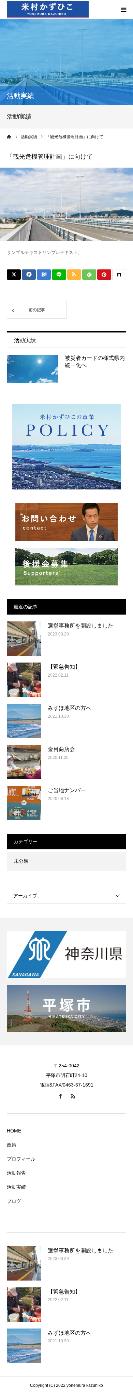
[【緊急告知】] (24, 680)
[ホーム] (9, 137)
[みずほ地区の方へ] (24, 721)
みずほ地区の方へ (69, 708)
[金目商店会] (24, 762)
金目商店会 (61, 749)
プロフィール (21, 1159)
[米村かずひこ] (48, 10)
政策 (11, 1145)
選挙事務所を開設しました (80, 626)
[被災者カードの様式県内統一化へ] (32, 369)
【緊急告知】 (64, 667)
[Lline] (59, 274)
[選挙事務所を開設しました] (24, 638)
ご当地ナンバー (67, 790)
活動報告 (16, 1173)
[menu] (123, 9)
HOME (14, 1131)
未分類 (21, 861)
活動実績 (16, 1187)
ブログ (14, 1201)
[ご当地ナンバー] (24, 803)
